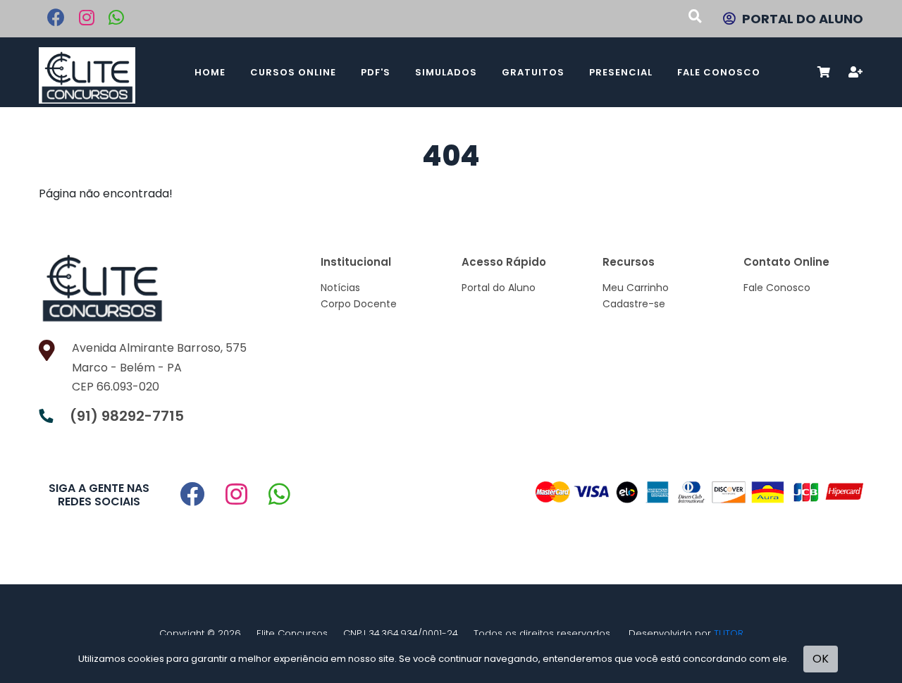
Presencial (621, 72)
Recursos (629, 261)
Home (210, 72)
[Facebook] (56, 20)
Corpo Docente (359, 304)
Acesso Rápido (504, 261)
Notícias (340, 288)
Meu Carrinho (636, 288)
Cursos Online (293, 72)
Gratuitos (533, 72)
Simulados (446, 72)
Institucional (356, 261)
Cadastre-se (634, 304)
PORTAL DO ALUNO (802, 18)
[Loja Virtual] (105, 72)
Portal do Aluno (499, 288)
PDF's (375, 72)
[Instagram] (86, 20)
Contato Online (786, 261)
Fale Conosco (718, 72)
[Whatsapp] (116, 20)
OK (821, 659)
